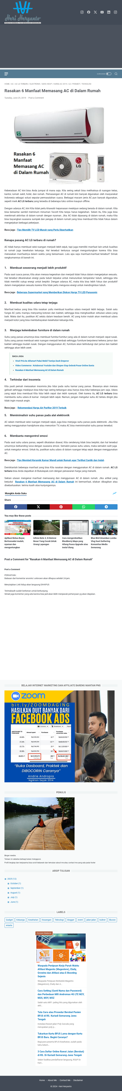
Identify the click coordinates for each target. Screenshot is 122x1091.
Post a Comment (36, 98)
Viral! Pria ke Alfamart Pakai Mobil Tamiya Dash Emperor (42, 361)
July (13, 897)
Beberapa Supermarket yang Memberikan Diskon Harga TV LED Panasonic (57, 292)
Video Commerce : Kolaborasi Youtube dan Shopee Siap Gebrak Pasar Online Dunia (54, 365)
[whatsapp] (83, 507)
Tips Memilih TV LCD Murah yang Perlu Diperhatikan (45, 229)
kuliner (103, 920)
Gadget (9, 920)
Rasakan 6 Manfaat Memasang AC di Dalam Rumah (39, 370)
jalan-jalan (91, 920)
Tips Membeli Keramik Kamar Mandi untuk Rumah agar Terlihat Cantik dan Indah (60, 460)
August (15, 892)
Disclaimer (78, 1080)
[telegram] (106, 507)
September (17, 888)
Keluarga (20, 920)
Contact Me (65, 1080)
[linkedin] (109, 12)
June (14, 902)
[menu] (8, 73)
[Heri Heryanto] (24, 12)
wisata (9, 925)
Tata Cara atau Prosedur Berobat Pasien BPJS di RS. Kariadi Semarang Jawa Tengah (59, 1016)
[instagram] (82, 12)
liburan (112, 920)
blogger (70, 920)
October (15, 883)
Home (42, 1080)
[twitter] (95, 12)
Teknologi (59, 920)
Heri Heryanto (65, 1086)
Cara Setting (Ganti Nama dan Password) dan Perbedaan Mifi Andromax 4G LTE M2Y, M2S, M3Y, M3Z (61, 994)
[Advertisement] (61, 47)
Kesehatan (33, 920)
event (80, 920)
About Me (52, 1080)
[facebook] (89, 12)
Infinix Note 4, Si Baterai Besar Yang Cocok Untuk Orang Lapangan (44, 541)
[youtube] (102, 12)
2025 (12, 879)
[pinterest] (61, 507)
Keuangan (46, 920)
